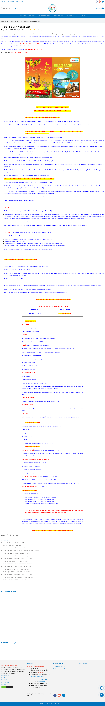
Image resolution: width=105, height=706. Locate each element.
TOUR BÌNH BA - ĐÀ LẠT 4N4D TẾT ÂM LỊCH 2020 (16, 553)
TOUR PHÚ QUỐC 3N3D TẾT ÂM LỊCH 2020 (14, 580)
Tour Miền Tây (5, 682)
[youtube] (100, 1)
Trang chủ (3, 21)
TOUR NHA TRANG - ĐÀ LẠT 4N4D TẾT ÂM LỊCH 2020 (17, 548)
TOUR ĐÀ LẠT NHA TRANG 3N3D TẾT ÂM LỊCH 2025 (17, 566)
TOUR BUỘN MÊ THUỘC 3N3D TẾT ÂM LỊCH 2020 (16, 572)
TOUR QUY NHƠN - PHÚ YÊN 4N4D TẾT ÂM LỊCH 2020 (18, 577)
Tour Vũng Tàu (5, 677)
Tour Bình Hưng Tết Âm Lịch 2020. (12, 545)
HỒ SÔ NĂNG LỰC (8, 643)
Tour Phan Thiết (5, 675)
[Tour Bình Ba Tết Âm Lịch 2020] (52, 8)
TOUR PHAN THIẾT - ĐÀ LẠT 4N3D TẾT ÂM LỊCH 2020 (17, 556)
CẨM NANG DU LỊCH (72, 16)
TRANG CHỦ (23, 16)
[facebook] (97, 1)
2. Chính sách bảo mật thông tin (61, 669)
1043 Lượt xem (25, 30)
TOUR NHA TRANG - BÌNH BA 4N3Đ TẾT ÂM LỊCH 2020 (17, 558)
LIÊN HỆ (83, 16)
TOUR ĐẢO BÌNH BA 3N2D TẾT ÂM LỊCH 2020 (15, 561)
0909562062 (11, 1)
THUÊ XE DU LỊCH (59, 16)
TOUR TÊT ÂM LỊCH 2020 (15, 21)
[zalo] (103, 1)
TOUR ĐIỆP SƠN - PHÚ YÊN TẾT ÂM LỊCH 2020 (16, 569)
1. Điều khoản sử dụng (59, 666)
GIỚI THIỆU (32, 16)
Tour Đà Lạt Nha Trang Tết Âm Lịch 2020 (13, 542)
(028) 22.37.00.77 (20, 1)
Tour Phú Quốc (5, 680)
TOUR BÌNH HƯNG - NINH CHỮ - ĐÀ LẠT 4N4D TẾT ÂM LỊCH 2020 (21, 550)
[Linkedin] (13, 535)
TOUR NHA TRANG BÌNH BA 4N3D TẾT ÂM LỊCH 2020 (17, 564)
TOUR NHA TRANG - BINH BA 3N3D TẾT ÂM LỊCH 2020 (17, 574)
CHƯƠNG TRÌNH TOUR (44, 16)
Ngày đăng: (5, 30)
